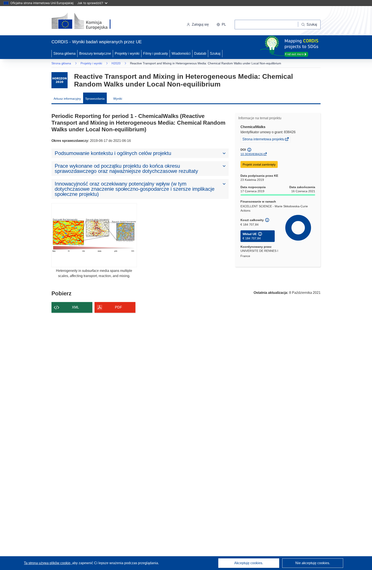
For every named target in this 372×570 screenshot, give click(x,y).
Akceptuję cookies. (248, 563)
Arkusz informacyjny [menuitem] (67, 98)
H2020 (116, 63)
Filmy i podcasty (155, 53)
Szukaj (215, 53)
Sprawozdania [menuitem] (95, 98)
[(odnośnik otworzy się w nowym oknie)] (86, 21)
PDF (118, 307)
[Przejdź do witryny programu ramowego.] (59, 80)
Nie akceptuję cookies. (312, 563)
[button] (221, 24)
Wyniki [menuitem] (117, 98)
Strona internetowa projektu (263, 139)
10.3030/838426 (251, 154)
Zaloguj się (200, 24)
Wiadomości (181, 53)
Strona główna (64, 53)
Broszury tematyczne (95, 53)
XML (75, 307)
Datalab (200, 53)
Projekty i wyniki (127, 53)
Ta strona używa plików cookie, (48, 563)
